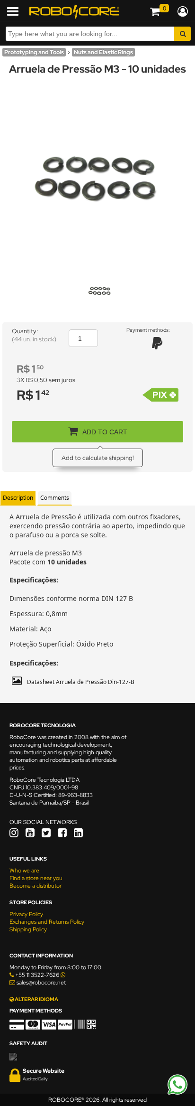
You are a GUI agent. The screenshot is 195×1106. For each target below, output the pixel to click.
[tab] (18, 498)
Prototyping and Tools (34, 52)
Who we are (24, 870)
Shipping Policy (28, 929)
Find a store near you (35, 878)
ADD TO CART (104, 432)
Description (18, 498)
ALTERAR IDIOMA (36, 999)
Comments (54, 498)
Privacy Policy (26, 914)
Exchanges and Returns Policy (46, 922)
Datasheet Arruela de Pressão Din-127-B (80, 682)
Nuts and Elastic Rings (103, 52)
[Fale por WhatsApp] (177, 1093)
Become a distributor (35, 886)
